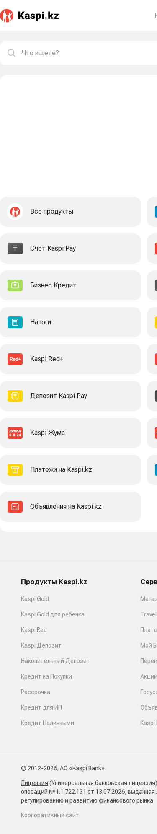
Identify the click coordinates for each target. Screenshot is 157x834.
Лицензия (34, 783)
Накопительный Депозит (55, 661)
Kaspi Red (34, 630)
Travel (148, 614)
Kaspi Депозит (41, 645)
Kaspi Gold (35, 599)
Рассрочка (35, 692)
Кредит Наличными (47, 723)
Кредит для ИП (41, 707)
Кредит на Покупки (46, 676)
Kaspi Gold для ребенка (53, 614)
